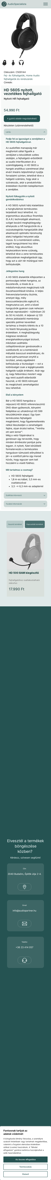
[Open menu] (45, 4)
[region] (25, 1153)
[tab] (15, 524)
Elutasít (25, 1174)
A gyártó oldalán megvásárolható (22, 118)
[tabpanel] (25, 564)
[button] (46, 13)
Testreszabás (25, 1167)
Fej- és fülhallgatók (14, 75)
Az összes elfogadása (26, 1159)
